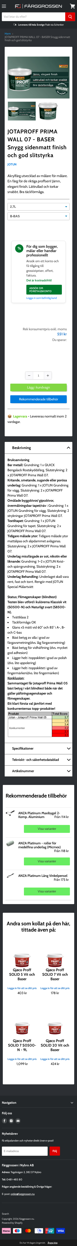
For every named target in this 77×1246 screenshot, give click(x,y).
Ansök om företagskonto (40, 289)
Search (5, 1213)
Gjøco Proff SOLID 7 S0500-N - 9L (22, 1045)
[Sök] (70, 16)
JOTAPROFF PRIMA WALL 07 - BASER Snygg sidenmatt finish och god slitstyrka (37, 143)
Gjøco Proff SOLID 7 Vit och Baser (55, 974)
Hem (8, 33)
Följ (55, 1151)
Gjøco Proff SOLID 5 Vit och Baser (22, 974)
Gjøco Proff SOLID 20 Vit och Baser (55, 1045)
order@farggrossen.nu (23, 1194)
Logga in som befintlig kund (41, 297)
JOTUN (11, 164)
